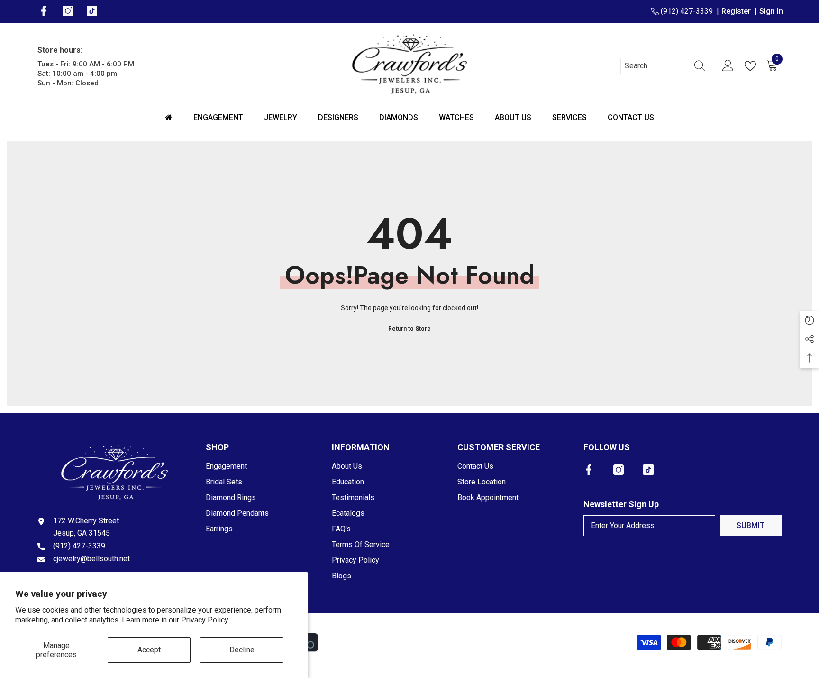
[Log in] (728, 66)
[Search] (665, 66)
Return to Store (409, 328)
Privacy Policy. (205, 619)
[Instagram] (618, 469)
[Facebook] (588, 469)
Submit (750, 525)
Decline (242, 649)
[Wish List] (752, 66)
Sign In (771, 11)
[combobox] (656, 66)
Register (738, 11)
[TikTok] (648, 469)
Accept (149, 649)
